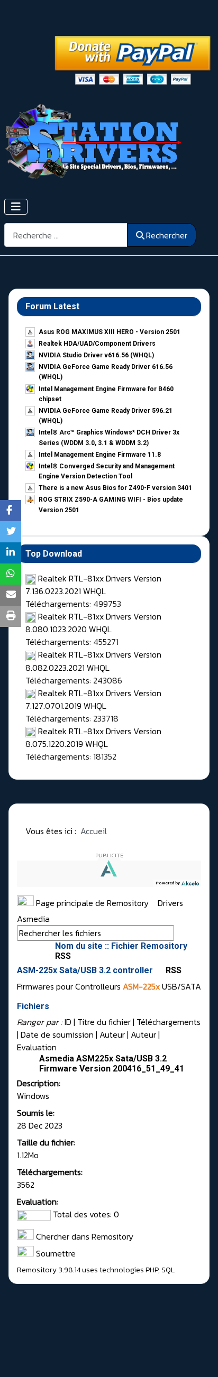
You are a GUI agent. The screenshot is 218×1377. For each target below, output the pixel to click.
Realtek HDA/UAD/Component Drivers (97, 343)
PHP (152, 1270)
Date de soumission (57, 1034)
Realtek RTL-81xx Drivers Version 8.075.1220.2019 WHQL (93, 737)
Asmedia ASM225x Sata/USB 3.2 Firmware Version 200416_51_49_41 (111, 1063)
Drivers (171, 903)
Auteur (112, 1034)
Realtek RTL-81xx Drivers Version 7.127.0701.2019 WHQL (93, 699)
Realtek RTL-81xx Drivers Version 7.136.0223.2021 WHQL (93, 584)
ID (68, 1021)
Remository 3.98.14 (48, 1270)
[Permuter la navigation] (16, 207)
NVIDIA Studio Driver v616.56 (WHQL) (96, 355)
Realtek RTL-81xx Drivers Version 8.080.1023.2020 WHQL (93, 622)
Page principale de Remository (91, 903)
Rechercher (166, 235)
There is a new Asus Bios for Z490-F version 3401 (115, 488)
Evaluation (37, 1047)
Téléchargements (169, 1021)
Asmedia (33, 918)
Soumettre (55, 1253)
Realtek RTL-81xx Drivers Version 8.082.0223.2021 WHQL (93, 660)
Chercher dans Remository (83, 1236)
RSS (172, 970)
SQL (168, 1270)
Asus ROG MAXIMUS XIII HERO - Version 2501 (109, 332)
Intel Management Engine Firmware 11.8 (100, 454)
